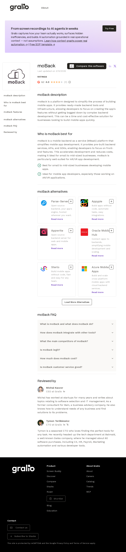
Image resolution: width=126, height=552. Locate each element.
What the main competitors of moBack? (64, 341)
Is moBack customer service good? (61, 367)
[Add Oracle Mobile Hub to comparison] (111, 230)
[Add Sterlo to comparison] (71, 267)
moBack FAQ (10, 126)
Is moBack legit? (50, 349)
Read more (57, 219)
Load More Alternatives (77, 302)
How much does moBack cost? (58, 358)
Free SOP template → (42, 45)
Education (52, 510)
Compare (51, 481)
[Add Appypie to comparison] (111, 201)
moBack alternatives (15, 119)
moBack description (14, 95)
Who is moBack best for (15, 104)
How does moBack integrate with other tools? (68, 332)
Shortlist (58, 498)
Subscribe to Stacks (25, 536)
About (44, 7)
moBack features (13, 112)
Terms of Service (81, 543)
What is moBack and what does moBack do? (66, 323)
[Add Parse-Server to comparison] (71, 201)
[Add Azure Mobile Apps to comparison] (111, 267)
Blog (49, 505)
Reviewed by (10, 132)
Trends (89, 486)
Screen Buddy (54, 471)
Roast (50, 492)
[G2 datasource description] (69, 82)
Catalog (90, 481)
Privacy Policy (63, 543)
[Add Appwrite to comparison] (71, 230)
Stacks (50, 486)
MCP (88, 492)
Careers (90, 476)
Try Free (109, 28)
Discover (51, 476)
